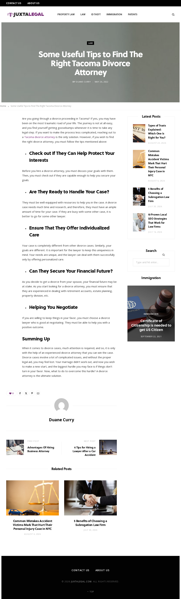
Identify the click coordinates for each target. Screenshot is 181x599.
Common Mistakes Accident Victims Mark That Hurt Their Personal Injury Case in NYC (32, 525)
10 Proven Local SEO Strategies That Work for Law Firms (157, 220)
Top (91, 591)
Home (3, 105)
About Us (33, 3)
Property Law (66, 14)
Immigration (114, 14)
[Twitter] (10, 139)
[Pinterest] (10, 148)
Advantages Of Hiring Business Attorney (40, 449)
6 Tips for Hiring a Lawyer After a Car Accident (84, 451)
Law (82, 14)
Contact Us (13, 3)
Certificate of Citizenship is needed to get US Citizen (151, 325)
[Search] (172, 14)
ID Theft (96, 14)
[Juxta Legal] (26, 14)
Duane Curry (83, 81)
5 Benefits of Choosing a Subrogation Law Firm (90, 523)
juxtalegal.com (81, 581)
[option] (151, 313)
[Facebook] (10, 130)
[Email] (10, 157)
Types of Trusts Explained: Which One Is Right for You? (157, 131)
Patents (132, 14)
